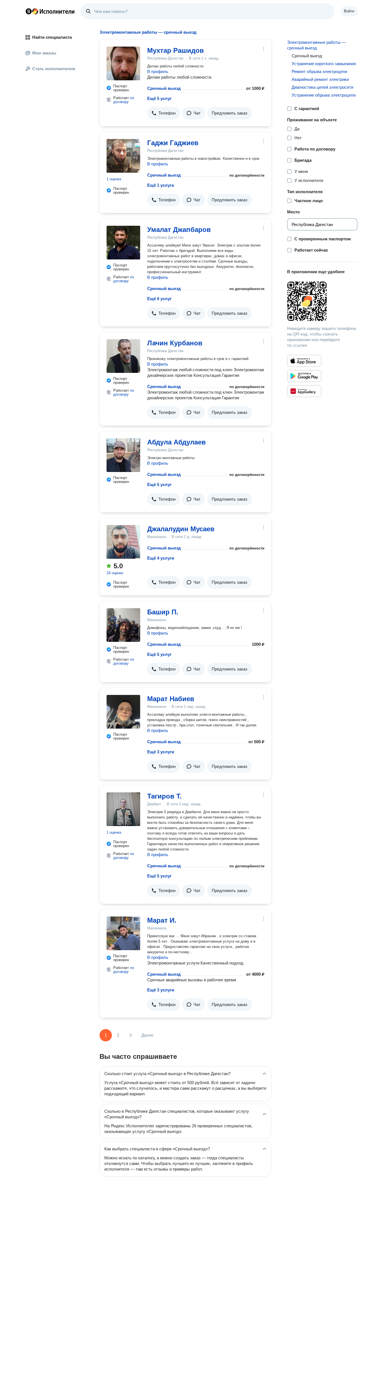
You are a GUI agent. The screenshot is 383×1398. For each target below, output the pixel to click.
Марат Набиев (170, 699)
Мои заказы (44, 53)
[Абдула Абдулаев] (123, 455)
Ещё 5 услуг (159, 98)
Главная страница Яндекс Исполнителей (50, 11)
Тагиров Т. (164, 796)
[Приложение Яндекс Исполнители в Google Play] (304, 376)
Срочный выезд (164, 88)
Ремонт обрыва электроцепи (319, 71)
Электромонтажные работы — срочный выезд (316, 45)
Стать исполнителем (53, 68)
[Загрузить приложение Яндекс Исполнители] (322, 301)
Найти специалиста (52, 37)
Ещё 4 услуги (160, 558)
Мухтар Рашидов (175, 50)
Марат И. (161, 920)
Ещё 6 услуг (159, 298)
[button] (163, 113)
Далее (147, 1035)
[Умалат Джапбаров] (123, 242)
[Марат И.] (123, 933)
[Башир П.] (123, 625)
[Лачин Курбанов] (123, 356)
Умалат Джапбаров (179, 229)
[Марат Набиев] (123, 712)
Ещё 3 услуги (160, 751)
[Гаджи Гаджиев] (123, 156)
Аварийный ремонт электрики (320, 79)
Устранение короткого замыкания (324, 63)
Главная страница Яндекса (29, 11)
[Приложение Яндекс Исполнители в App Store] (304, 361)
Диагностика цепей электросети (322, 87)
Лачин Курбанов (174, 343)
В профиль (157, 71)
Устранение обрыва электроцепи (324, 95)
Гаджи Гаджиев (173, 143)
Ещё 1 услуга (160, 185)
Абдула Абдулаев (176, 442)
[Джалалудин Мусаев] (123, 542)
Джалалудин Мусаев (180, 529)
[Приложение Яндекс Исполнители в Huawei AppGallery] (304, 391)
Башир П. (162, 612)
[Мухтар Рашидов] (123, 63)
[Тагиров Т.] (123, 809)
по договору (123, 100)
